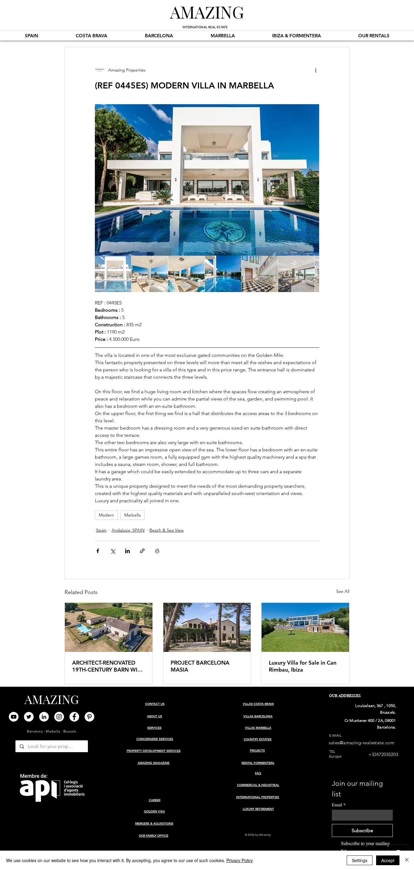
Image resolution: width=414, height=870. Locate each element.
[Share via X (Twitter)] (112, 551)
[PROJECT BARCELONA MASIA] (207, 627)
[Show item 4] (223, 274)
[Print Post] (157, 551)
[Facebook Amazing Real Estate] (74, 717)
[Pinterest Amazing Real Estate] (89, 717)
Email (339, 804)
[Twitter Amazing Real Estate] (29, 717)
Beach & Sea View (166, 530)
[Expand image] (207, 180)
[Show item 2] (150, 274)
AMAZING (207, 11)
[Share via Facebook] (98, 551)
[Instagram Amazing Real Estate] (59, 717)
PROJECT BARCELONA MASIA (200, 666)
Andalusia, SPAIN (128, 530)
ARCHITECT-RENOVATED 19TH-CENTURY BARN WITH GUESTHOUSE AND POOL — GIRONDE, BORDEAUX (108, 666)
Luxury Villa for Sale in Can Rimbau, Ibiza (302, 666)
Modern (106, 515)
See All (342, 591)
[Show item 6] (296, 274)
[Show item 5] (260, 274)
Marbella (132, 515)
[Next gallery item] (312, 180)
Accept (387, 860)
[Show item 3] (186, 274)
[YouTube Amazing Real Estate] (13, 717)
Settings (359, 860)
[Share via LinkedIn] (127, 551)
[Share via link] (142, 551)
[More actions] (315, 70)
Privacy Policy (239, 860)
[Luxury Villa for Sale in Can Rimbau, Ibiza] (305, 627)
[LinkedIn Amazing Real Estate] (44, 717)
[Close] (406, 860)
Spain (101, 530)
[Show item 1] (113, 274)
